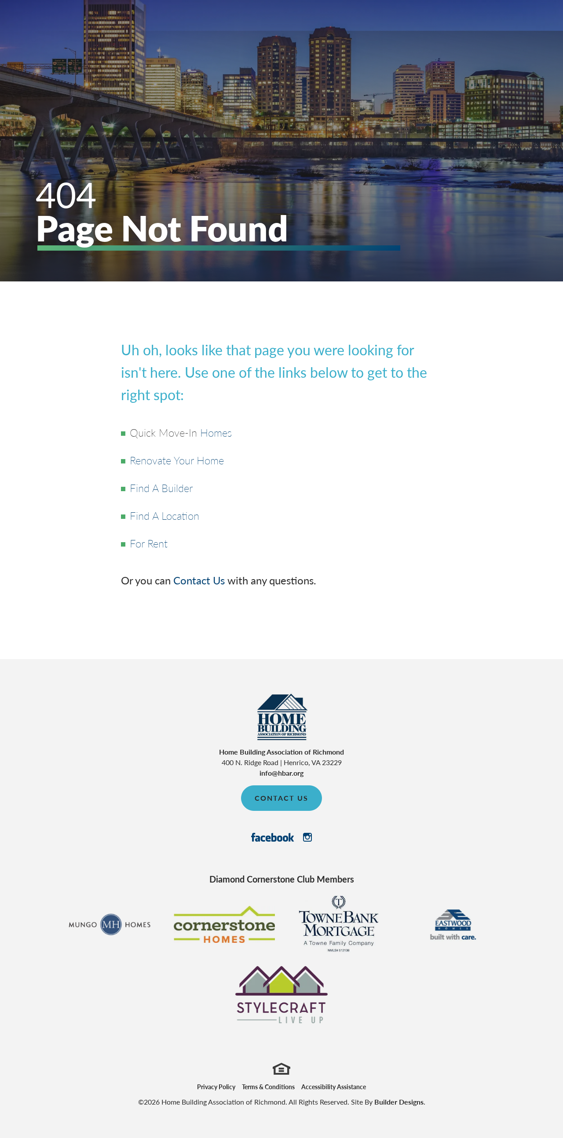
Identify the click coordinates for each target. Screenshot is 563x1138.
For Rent (149, 543)
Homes (216, 432)
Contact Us (199, 580)
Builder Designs (399, 1102)
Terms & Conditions (268, 1086)
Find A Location (164, 515)
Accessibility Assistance (333, 1086)
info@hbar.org (281, 773)
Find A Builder (161, 487)
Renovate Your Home (177, 459)
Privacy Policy (216, 1086)
